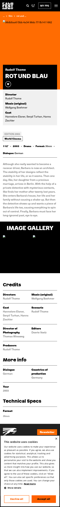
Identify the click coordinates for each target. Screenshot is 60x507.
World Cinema (13, 138)
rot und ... (21, 15)
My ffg (44, 5)
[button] (30, 488)
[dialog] (30, 471)
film (11, 15)
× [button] (56, 439)
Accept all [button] (43, 499)
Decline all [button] (16, 499)
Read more (30, 484)
